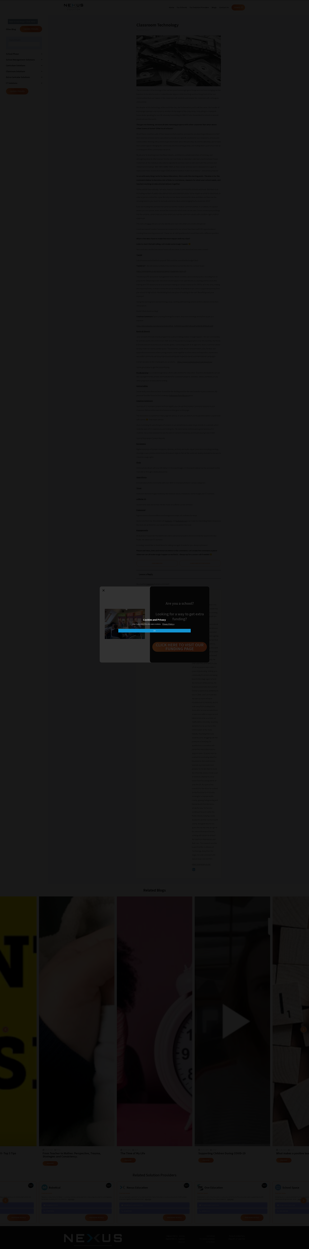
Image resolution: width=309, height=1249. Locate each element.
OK (154, 630)
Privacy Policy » (168, 624)
